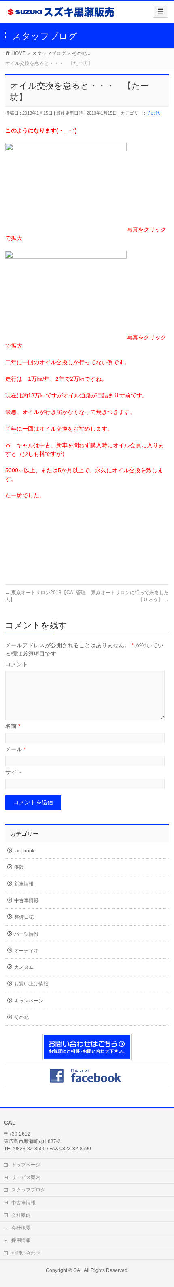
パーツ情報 (26, 934)
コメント (16, 664)
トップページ (25, 1165)
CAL (78, 1270)
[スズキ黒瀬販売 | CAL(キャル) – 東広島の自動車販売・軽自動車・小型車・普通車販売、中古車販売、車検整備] (61, 14)
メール (15, 749)
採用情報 (21, 1240)
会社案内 (21, 1215)
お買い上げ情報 (31, 984)
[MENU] (160, 11)
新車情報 (24, 884)
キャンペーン (28, 1001)
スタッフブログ (28, 1190)
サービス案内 (25, 1177)
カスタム (24, 967)
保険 (19, 867)
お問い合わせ (25, 1253)
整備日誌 (24, 917)
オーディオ (26, 951)
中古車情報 (26, 900)
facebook (24, 851)
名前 (12, 726)
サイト (13, 772)
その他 (153, 112)
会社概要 (21, 1228)
